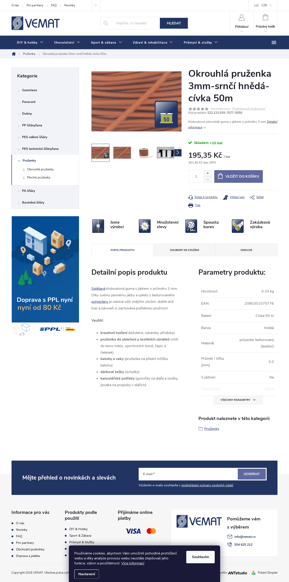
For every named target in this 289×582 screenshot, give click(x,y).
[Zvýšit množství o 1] (207, 173)
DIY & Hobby (78, 529)
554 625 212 (243, 545)
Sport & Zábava (80, 536)
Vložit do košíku (242, 176)
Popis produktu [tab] (123, 250)
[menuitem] (30, 43)
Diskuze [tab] (246, 250)
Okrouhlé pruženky (40, 169)
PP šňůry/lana (32, 125)
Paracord (28, 102)
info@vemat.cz (245, 537)
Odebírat (252, 474)
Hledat (174, 23)
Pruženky (29, 160)
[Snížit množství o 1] (207, 179)
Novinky (69, 5)
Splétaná (98, 288)
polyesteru (99, 301)
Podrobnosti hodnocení (248, 109)
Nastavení (86, 574)
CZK (264, 5)
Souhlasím (200, 556)
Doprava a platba (28, 556)
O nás (15, 5)
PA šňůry (28, 191)
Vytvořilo (221, 573)
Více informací (132, 563)
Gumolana (29, 90)
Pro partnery (35, 5)
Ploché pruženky (38, 177)
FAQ (54, 5)
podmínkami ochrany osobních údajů (207, 485)
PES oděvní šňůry (34, 137)
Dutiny (27, 113)
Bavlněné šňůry (33, 202)
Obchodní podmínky (30, 549)
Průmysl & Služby (81, 542)
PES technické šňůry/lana (40, 149)
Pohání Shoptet (267, 573)
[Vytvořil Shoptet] (254, 573)
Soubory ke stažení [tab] (184, 250)
